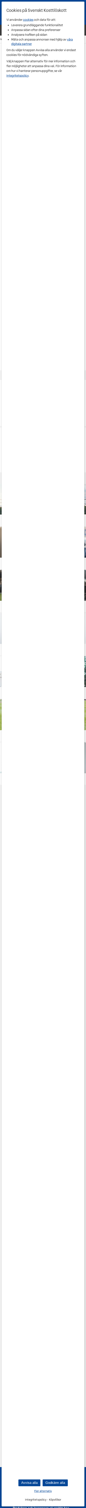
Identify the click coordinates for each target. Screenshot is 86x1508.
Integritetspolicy (17, 75)
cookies (28, 20)
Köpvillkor (55, 1500)
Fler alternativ (43, 1491)
